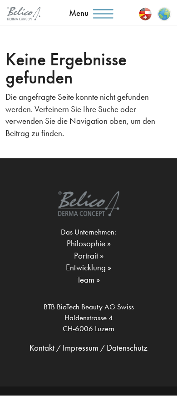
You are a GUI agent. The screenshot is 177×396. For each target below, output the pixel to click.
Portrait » (88, 255)
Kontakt (42, 347)
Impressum (80, 347)
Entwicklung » (88, 267)
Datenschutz (127, 347)
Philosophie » (89, 243)
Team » (88, 279)
